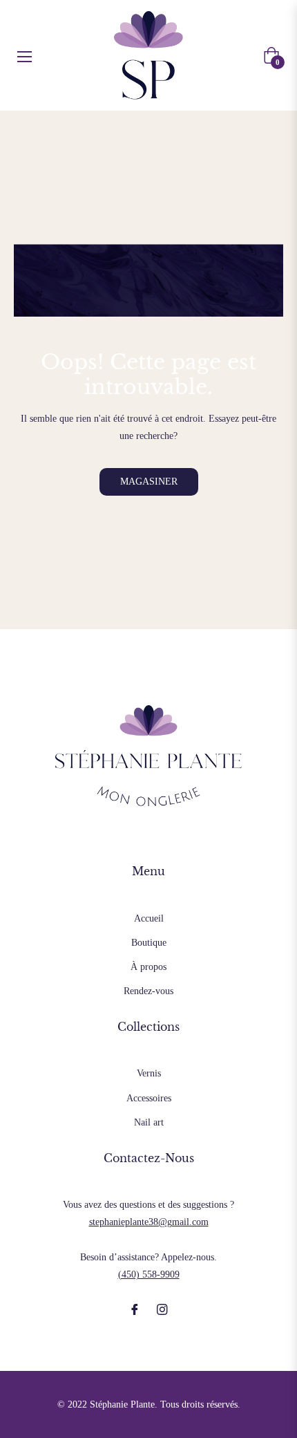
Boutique (148, 942)
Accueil (149, 918)
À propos (148, 967)
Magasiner (149, 481)
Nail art (149, 1122)
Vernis (149, 1073)
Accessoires (148, 1098)
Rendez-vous (148, 991)
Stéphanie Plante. (123, 1404)
